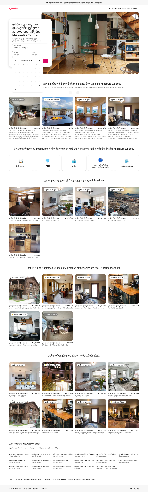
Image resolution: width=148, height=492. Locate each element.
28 (31, 85)
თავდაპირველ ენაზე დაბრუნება (91, 3)
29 (35, 85)
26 (23, 85)
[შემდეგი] (77, 92)
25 (19, 85)
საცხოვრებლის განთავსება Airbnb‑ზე (123, 8)
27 (27, 85)
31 (15, 89)
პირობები (43, 488)
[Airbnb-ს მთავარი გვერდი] (14, 8)
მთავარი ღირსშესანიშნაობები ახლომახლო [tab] (45, 448)
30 (39, 85)
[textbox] (21, 54)
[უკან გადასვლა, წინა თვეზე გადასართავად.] (15, 60)
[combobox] (30, 47)
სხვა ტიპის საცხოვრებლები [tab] (18, 448)
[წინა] (70, 92)
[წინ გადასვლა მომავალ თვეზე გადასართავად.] (39, 60)
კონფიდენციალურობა (30, 488)
